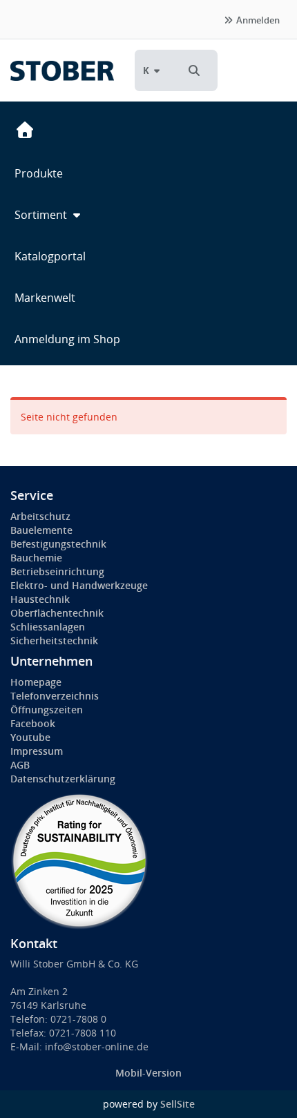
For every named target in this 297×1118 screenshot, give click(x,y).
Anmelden (257, 20)
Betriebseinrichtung (57, 571)
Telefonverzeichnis (54, 695)
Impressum (36, 751)
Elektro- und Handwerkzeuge (79, 585)
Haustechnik (40, 599)
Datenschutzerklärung (62, 778)
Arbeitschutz (40, 516)
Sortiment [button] (42, 214)
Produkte (39, 173)
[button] (194, 70)
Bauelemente (41, 530)
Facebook (32, 723)
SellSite (177, 1103)
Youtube (30, 737)
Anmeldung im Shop (67, 339)
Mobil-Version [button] (148, 1072)
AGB (20, 764)
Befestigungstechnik (58, 543)
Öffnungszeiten (46, 709)
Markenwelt (45, 297)
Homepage (35, 681)
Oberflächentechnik (57, 612)
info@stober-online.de (96, 1046)
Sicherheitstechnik (54, 640)
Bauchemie (36, 557)
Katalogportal (50, 256)
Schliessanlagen (47, 626)
